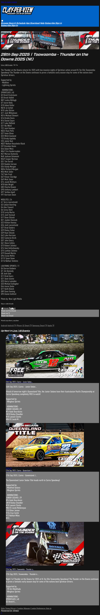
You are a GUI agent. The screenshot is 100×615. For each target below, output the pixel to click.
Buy (2, 43)
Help (42, 23)
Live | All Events (7, 65)
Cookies (20, 608)
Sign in (58, 23)
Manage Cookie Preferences (35, 608)
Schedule (21, 23)
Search (12, 23)
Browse (5, 23)
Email (13, 308)
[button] (2, 21)
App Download (33, 23)
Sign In (14, 25)
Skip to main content (9, 2)
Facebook (5, 308)
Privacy (13, 608)
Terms (7, 608)
